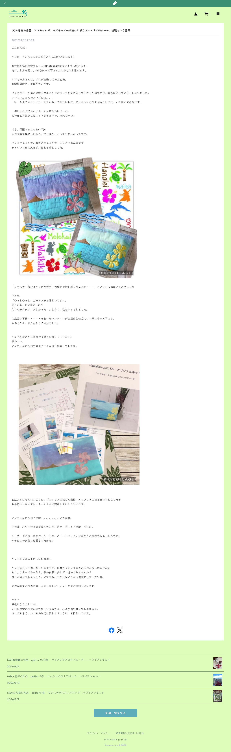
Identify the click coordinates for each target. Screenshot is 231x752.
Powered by (112, 745)
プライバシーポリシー (98, 733)
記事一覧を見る (115, 713)
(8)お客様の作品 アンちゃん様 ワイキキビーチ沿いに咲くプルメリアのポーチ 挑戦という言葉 (71, 30)
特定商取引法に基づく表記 (130, 733)
